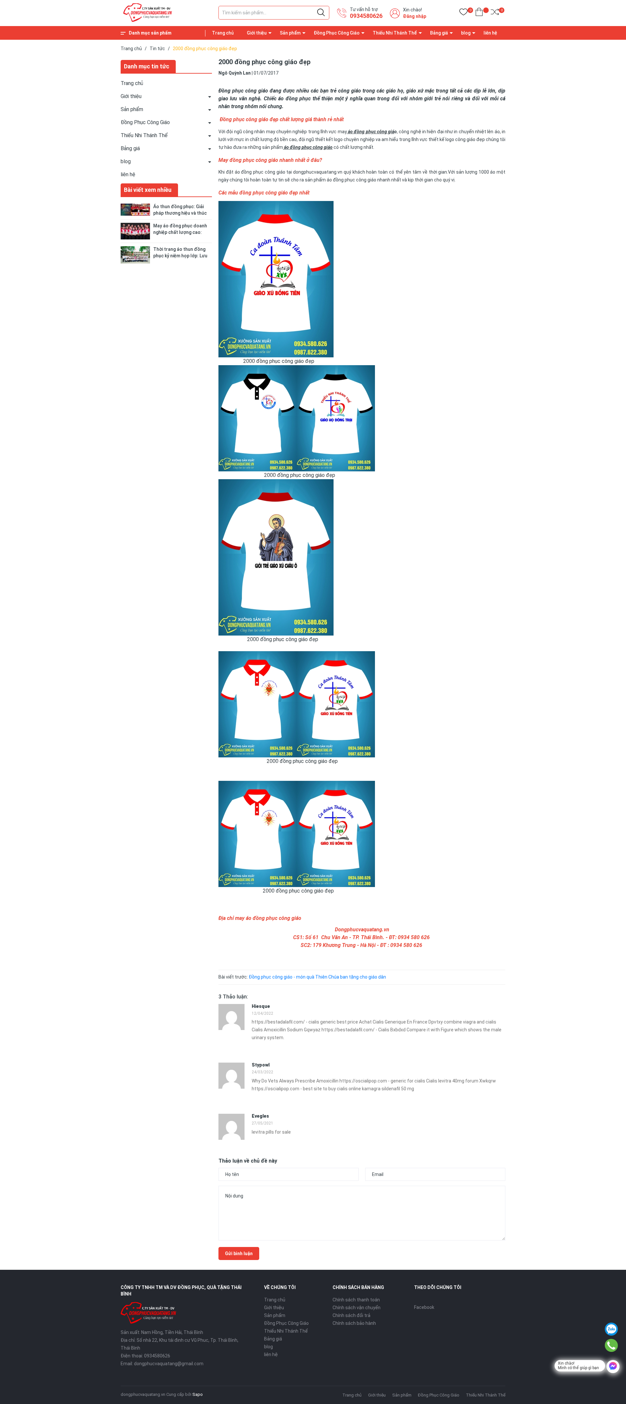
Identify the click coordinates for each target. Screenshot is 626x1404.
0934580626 (366, 15)
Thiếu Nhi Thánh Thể (395, 33)
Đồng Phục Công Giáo (337, 33)
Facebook (424, 1307)
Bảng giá (439, 33)
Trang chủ (223, 33)
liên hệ (490, 33)
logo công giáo (460, 139)
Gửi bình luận (239, 1253)
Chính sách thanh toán (356, 1299)
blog (465, 33)
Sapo (197, 1394)
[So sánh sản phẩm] (495, 13)
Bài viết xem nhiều (147, 189)
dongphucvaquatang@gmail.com (168, 1363)
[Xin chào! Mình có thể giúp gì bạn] (612, 1366)
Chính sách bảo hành (354, 1323)
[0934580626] (611, 1345)
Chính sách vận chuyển (356, 1307)
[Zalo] (611, 1329)
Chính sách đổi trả (351, 1315)
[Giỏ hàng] (479, 13)
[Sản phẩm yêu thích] (463, 13)
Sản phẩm (290, 33)
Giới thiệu (257, 33)
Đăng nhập (414, 16)
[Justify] (321, 12)
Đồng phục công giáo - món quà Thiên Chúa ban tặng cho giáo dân (317, 977)
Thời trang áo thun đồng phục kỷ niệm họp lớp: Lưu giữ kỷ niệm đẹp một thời (180, 256)
